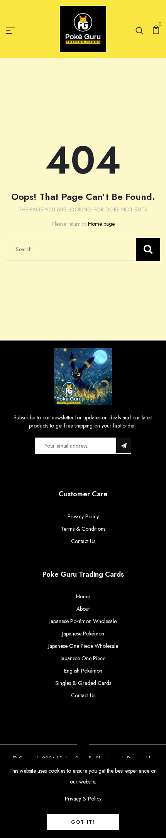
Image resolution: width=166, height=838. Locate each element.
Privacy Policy (83, 516)
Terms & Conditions (83, 529)
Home (83, 596)
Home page (101, 224)
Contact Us (83, 541)
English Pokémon (83, 670)
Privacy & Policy (83, 798)
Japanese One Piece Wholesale (83, 646)
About (83, 609)
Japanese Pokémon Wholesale (83, 621)
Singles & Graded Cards (83, 683)
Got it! (83, 822)
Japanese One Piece (83, 658)
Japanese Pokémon (83, 633)
